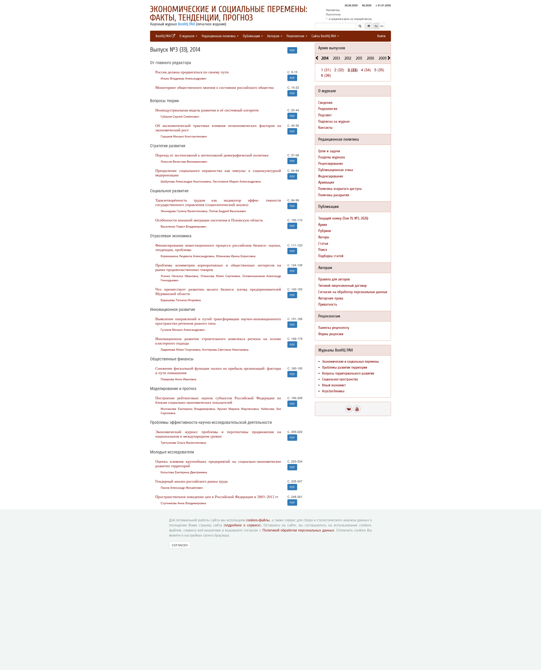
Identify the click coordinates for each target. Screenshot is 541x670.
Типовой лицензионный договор (342, 285)
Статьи (323, 243)
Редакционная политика (219, 36)
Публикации (252, 36)
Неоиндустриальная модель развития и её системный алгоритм (206, 110)
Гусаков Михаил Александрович (183, 329)
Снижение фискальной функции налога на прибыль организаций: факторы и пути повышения (218, 370)
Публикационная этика (335, 170)
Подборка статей (330, 256)
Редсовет (325, 115)
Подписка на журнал (334, 121)
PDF (292, 50)
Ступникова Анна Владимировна (183, 503)
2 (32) (339, 69)
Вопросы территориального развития (348, 373)
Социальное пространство (340, 379)
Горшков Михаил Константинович (184, 136)
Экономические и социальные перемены (350, 362)
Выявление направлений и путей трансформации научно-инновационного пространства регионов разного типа (218, 321)
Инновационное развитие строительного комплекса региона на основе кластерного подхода (218, 341)
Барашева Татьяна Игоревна (181, 300)
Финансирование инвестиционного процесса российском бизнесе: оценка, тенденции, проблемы (218, 247)
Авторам (273, 36)
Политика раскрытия (333, 195)
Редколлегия (327, 109)
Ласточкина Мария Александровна (237, 181)
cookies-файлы (258, 520)
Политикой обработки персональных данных (298, 530)
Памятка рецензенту (333, 327)
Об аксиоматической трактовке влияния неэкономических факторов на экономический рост (218, 127)
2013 (336, 58)
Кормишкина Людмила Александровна (187, 256)
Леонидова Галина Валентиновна (184, 211)
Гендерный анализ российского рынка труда (191, 481)
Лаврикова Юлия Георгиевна (181, 349)
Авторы (323, 237)
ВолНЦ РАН (186, 24)
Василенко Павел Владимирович (183, 226)
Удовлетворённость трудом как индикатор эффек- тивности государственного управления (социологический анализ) (218, 202)
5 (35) (379, 69)
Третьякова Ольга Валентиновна (183, 442)
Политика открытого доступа (340, 189)
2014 (324, 58)
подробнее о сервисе (242, 525)
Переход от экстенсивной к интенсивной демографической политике (212, 155)
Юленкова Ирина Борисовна (235, 256)
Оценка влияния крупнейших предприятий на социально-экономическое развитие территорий (218, 463)
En (382, 26)
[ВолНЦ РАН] (348, 409)
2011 (359, 58)
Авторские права (330, 298)
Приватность (327, 304)
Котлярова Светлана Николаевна (225, 349)
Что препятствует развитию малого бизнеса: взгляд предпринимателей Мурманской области (218, 291)
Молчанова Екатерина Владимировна (188, 408)
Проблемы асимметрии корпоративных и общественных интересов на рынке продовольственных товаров (218, 267)
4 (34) (366, 69)
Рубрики (324, 231)
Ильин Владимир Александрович (183, 78)
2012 (347, 58)
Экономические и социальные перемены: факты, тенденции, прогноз (228, 13)
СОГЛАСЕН (180, 545)
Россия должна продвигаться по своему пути (192, 71)
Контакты (325, 127)
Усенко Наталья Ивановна (179, 276)
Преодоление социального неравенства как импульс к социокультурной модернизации (218, 172)
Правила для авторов (334, 279)
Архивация (326, 182)
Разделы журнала (331, 157)
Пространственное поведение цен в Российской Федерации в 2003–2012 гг (216, 496)
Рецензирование (330, 163)
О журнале (187, 36)
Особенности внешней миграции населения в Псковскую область (209, 219)
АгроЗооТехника (333, 391)
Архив (322, 224)
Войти (381, 36)
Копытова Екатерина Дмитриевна (184, 472)
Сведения (325, 102)
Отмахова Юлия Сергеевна (220, 276)
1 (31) (326, 69)
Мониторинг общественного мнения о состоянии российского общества (214, 87)
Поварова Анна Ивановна (178, 379)
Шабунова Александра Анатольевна (186, 181)
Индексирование (330, 176)
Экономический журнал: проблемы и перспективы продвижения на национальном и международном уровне (218, 434)
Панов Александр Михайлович (182, 487)
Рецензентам (296, 36)
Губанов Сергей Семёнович (180, 116)
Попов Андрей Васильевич (227, 211)
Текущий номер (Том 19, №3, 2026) (343, 218)
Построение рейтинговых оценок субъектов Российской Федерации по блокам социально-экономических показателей (218, 400)
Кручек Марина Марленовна (238, 408)
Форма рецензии (330, 334)
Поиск (322, 249)
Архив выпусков (331, 47)
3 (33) (353, 70)
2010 (370, 58)
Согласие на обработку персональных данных (352, 292)
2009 (383, 58)
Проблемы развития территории (344, 367)
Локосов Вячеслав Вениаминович (184, 161)
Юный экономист (334, 385)
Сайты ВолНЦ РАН (324, 36)
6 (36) (326, 75)
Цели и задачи (329, 151)
